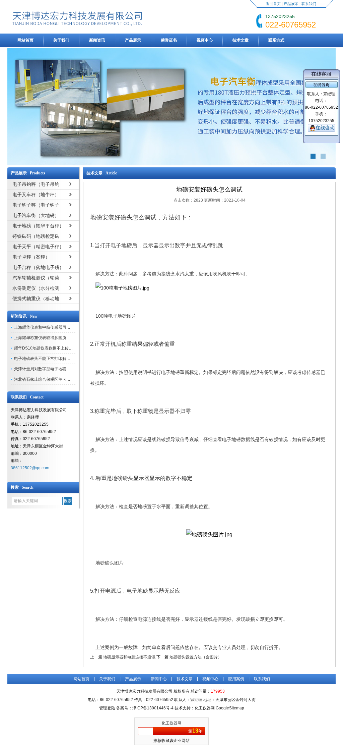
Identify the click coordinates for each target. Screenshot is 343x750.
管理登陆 (107, 708)
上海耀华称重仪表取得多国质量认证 (46, 337)
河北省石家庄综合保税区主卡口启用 (46, 379)
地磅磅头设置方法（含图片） (195, 657)
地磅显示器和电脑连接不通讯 (129, 657)
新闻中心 (159, 679)
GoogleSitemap (230, 708)
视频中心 (205, 40)
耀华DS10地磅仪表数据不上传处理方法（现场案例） (61, 348)
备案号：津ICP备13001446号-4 (145, 708)
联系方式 (276, 40)
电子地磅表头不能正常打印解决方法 (46, 358)
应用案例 (236, 679)
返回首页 (273, 4)
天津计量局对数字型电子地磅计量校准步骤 (52, 369)
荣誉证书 (169, 40)
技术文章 (240, 40)
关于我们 (61, 40)
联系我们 (308, 4)
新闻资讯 (97, 40)
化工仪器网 (171, 723)
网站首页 (25, 40)
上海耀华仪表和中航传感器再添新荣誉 (48, 327)
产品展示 (291, 4)
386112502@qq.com (30, 468)
